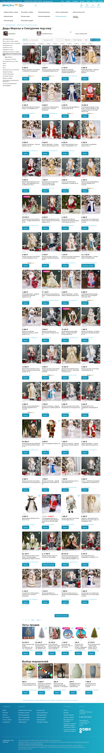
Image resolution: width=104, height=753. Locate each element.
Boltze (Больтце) (76, 690)
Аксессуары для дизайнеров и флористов (11, 80)
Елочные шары (41, 710)
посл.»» (39, 620)
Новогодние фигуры (8, 39)
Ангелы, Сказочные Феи (81, 33)
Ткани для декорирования (10, 83)
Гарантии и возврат (69, 717)
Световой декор (41, 719)
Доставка (82, 1)
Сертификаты (6, 722)
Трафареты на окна (8, 49)
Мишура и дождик (7, 78)
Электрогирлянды (41, 717)
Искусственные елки (23, 719)
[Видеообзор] (33, 637)
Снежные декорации (8, 74)
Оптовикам (75, 1)
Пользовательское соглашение (68, 720)
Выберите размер (88, 266)
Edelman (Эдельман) (70, 150)
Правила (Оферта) (69, 715)
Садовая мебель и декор (25, 710)
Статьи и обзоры (7, 719)
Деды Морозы (12, 33)
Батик (46, 412)
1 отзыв (66, 81)
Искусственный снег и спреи (10, 61)
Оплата (88, 1)
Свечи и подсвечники (24, 717)
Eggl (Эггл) (87, 150)
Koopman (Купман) (89, 337)
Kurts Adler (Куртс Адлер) (71, 375)
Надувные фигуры (8, 72)
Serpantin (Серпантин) (70, 263)
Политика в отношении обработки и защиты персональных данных (70, 725)
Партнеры (5, 712)
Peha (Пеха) (28, 188)
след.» (33, 620)
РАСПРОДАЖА (7, 85)
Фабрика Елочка (68, 650)
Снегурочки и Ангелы (47, 33)
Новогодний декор (29, 700)
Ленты (4, 65)
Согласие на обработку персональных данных (70, 730)
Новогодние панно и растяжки (11, 69)
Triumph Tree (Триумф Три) (71, 76)
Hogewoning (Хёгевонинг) (71, 487)
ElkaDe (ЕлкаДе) (42, 650)
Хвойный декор (22, 722)
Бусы (4, 67)
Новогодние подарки (42, 722)
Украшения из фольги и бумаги (11, 51)
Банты (4, 63)
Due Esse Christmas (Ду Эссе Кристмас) (35, 690)
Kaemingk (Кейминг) (30, 113)
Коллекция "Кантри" (8, 76)
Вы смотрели (6, 717)
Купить (26, 79)
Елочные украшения (42, 712)
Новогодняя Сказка (49, 188)
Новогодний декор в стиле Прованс (45, 700)
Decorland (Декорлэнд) (31, 650)
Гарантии (68, 1)
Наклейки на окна (7, 47)
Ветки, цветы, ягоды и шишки (10, 41)
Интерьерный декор (23, 715)
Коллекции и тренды (23, 712)
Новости (94, 1)
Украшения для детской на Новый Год (67, 700)
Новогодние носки (7, 45)
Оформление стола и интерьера (11, 43)
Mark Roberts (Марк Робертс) (32, 225)
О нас (62, 1)
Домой (4, 710)
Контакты (100, 1)
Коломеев (87, 76)
